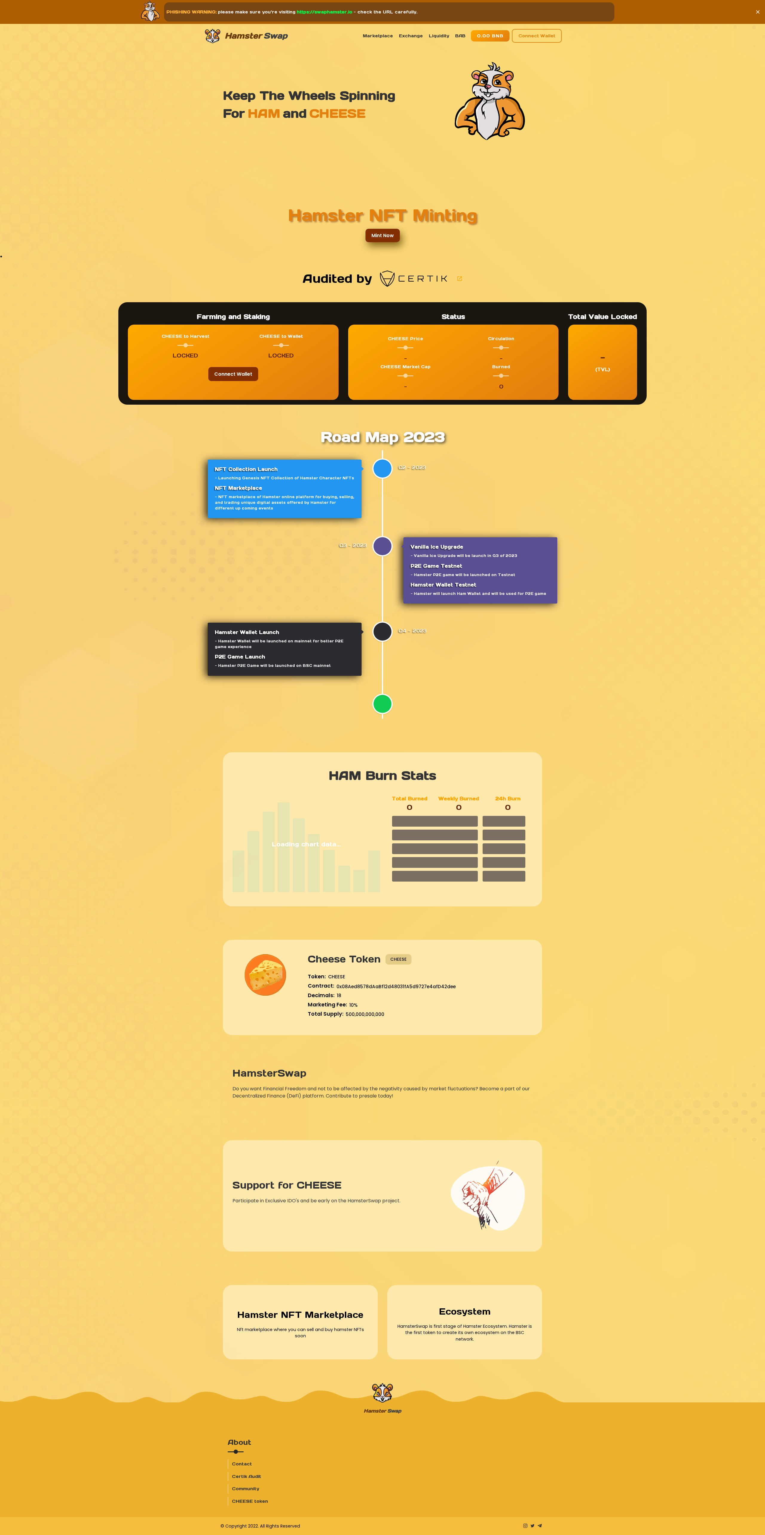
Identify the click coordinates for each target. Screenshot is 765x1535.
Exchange (411, 36)
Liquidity (439, 36)
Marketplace (378, 36)
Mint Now (382, 235)
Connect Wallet (536, 36)
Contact (242, 1464)
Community (245, 1488)
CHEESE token (250, 1501)
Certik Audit (246, 1476)
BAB (460, 36)
